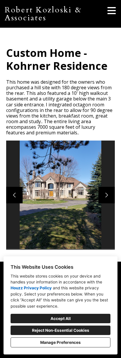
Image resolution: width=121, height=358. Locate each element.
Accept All (61, 318)
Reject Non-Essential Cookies (60, 330)
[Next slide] (106, 195)
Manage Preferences (60, 342)
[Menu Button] (111, 11)
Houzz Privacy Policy (31, 288)
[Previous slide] (14, 195)
